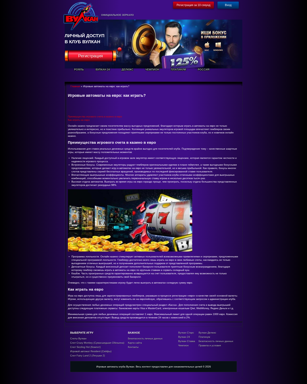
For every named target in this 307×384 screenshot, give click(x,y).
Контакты (133, 347)
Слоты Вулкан (78, 338)
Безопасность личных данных (145, 338)
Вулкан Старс (186, 332)
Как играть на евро (79, 119)
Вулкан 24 (184, 336)
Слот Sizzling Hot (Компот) (85, 347)
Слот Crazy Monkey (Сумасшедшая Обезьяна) (97, 342)
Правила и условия (210, 345)
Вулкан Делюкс (207, 332)
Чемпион (183, 345)
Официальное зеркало (117, 15)
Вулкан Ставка (186, 341)
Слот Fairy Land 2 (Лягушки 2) (87, 355)
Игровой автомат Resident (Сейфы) (91, 351)
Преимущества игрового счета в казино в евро (95, 116)
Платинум (204, 336)
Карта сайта (135, 342)
